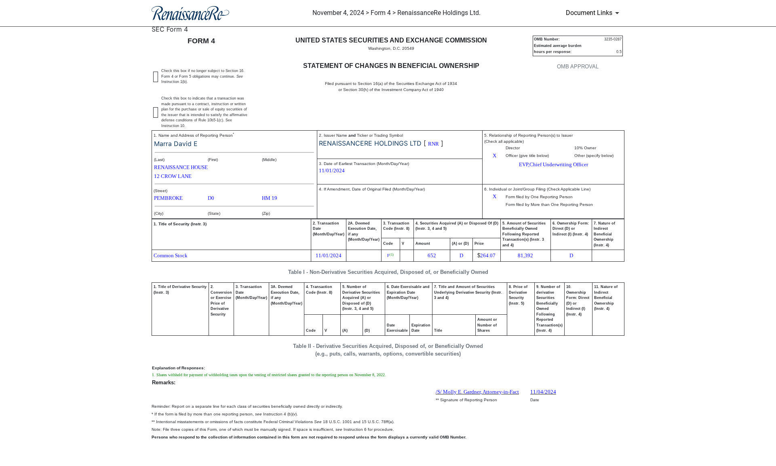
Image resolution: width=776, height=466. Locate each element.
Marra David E (176, 144)
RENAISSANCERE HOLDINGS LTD (370, 143)
